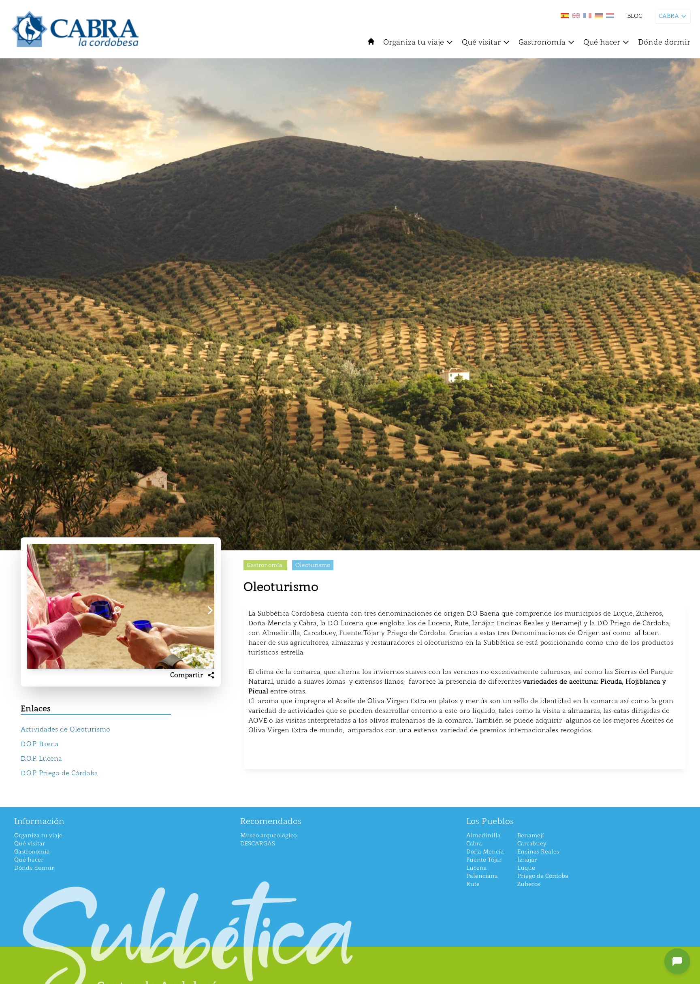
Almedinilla (483, 835)
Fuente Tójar (484, 859)
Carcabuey (531, 843)
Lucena (476, 867)
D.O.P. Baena (40, 744)
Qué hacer (601, 42)
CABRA (669, 16)
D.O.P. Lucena (41, 758)
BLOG (634, 16)
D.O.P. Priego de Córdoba (59, 773)
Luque (526, 867)
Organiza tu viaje (413, 42)
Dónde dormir (664, 42)
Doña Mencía (485, 851)
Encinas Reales (538, 851)
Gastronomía (542, 42)
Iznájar (527, 859)
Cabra (474, 843)
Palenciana (482, 876)
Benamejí (530, 835)
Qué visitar (481, 42)
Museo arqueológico (268, 835)
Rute (473, 884)
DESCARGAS (257, 843)
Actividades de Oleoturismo (65, 729)
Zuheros (528, 884)
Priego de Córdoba (542, 876)
